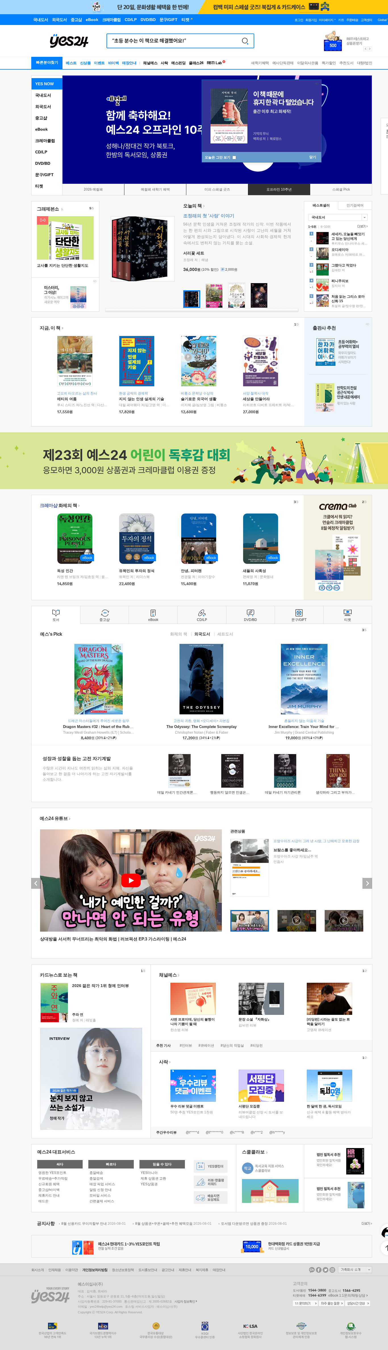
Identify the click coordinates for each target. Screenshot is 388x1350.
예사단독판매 (283, 63)
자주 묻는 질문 (331, 1304)
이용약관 (71, 1270)
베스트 (71, 63)
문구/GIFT (44, 174)
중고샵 (41, 118)
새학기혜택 (260, 63)
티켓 (39, 186)
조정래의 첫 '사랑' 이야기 (208, 215)
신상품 (85, 63)
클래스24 (196, 63)
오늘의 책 (192, 205)
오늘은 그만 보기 (218, 157)
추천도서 (346, 63)
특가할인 (329, 63)
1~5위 (312, 226)
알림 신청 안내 (100, 1190)
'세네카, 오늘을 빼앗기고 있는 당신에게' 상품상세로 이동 (338, 239)
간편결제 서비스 (101, 1201)
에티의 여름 (67, 399)
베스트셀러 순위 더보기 (362, 226)
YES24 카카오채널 (312, 1270)
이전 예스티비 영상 (36, 883)
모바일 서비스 (100, 1195)
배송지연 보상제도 (211, 1197)
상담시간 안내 (357, 1304)
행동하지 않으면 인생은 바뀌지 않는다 (239, 792)
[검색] (245, 41)
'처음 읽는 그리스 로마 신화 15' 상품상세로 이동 (338, 301)
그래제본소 (48, 208)
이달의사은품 (307, 63)
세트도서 (225, 633)
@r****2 (257, 1132)
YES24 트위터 (325, 1270)
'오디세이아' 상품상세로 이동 (338, 254)
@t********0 (214, 1132)
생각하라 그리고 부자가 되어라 (339, 792)
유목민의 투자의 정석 (137, 571)
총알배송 (96, 1173)
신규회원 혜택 (49, 1184)
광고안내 (168, 1270)
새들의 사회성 (254, 571)
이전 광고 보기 (365, 49)
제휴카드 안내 (49, 1195)
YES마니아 (149, 1173)
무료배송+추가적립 (53, 1178)
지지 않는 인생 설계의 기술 (141, 399)
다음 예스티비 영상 (367, 883)
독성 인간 (65, 571)
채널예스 (168, 975)
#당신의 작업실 (232, 1046)
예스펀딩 (178, 63)
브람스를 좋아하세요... (292, 850)
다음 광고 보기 (370, 49)
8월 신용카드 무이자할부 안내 (93, 1224)
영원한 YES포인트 (52, 1173)
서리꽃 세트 (193, 253)
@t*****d (192, 1132)
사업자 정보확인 (184, 1301)
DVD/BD (42, 163)
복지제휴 (202, 1270)
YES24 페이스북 (319, 1270)
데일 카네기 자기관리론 (283, 792)
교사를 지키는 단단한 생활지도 (62, 265)
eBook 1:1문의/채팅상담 (346, 1295)
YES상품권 (149, 1184)
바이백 (113, 63)
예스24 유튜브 (54, 818)
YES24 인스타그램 (332, 1270)
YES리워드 (211, 1182)
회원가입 (311, 20)
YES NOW (44, 84)
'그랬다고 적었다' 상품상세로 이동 (338, 270)
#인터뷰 (186, 1046)
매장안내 (129, 63)
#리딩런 (257, 1046)
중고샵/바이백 (49, 1190)
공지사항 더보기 (366, 1224)
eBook (41, 129)
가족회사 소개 (355, 1269)
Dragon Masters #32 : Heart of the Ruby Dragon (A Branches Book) (121, 727)
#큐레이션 (206, 1046)
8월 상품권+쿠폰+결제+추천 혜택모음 (173, 1224)
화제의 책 (58, 505)
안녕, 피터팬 (191, 571)
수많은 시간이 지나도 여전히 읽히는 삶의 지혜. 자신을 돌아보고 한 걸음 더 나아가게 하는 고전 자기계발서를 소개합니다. (88, 774)
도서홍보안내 (147, 1270)
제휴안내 (185, 1270)
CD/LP (41, 152)
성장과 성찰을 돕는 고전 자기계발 (77, 758)
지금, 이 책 (50, 327)
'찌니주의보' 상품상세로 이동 (338, 286)
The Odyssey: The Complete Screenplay (201, 727)
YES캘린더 (211, 1166)
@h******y (277, 1132)
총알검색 (96, 1178)
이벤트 (99, 63)
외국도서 (43, 106)
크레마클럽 (45, 140)
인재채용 (54, 1270)
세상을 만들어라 (256, 399)
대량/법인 (364, 63)
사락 (164, 63)
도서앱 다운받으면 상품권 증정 (254, 1224)
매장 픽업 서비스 (102, 1184)
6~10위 (326, 226)
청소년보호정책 (123, 1270)
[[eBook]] (76, 538)
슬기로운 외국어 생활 (198, 399)
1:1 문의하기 (305, 1304)
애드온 (43, 1201)
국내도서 (43, 95)
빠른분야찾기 (47, 62)
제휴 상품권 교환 (153, 1178)
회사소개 (37, 1270)
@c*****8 (237, 1132)
